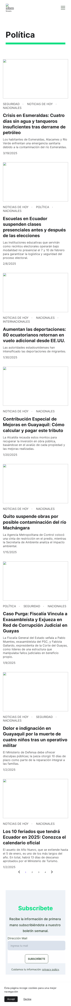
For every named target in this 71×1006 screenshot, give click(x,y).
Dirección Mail (17, 938)
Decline (27, 999)
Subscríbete (36, 958)
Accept (11, 999)
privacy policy (50, 969)
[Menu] (63, 7)
